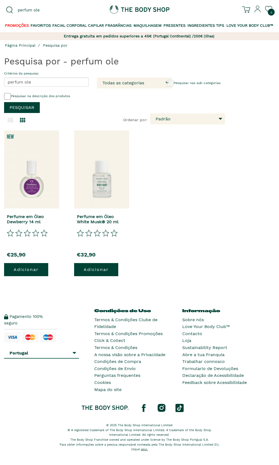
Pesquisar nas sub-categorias (197, 83)
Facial (58, 25)
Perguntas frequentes (117, 375)
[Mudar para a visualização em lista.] (10, 120)
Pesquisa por (55, 45)
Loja (186, 340)
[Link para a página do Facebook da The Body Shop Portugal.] (144, 407)
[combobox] (35, 10)
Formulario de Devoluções (210, 368)
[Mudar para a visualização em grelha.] (22, 120)
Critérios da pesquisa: (21, 73)
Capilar (96, 25)
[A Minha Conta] (257, 11)
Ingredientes (201, 25)
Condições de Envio (115, 368)
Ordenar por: (135, 120)
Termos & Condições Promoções (128, 333)
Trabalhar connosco (203, 361)
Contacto (192, 333)
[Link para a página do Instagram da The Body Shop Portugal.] (161, 407)
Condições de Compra (117, 361)
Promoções (17, 25)
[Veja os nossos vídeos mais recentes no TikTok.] (179, 407)
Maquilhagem (148, 25)
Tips (220, 25)
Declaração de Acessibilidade (213, 375)
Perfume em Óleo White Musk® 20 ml (98, 219)
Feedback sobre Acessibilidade (214, 382)
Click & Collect (109, 340)
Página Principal (20, 45)
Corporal (76, 25)
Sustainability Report (204, 347)
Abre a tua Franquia (203, 354)
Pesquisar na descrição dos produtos (40, 96)
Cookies (102, 382)
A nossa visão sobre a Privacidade (129, 354)
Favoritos (41, 25)
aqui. (144, 449)
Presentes (174, 25)
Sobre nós (193, 319)
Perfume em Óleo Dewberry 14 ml (25, 219)
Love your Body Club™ (249, 25)
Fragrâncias (118, 25)
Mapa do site (108, 389)
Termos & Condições (115, 347)
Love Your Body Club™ (206, 326)
